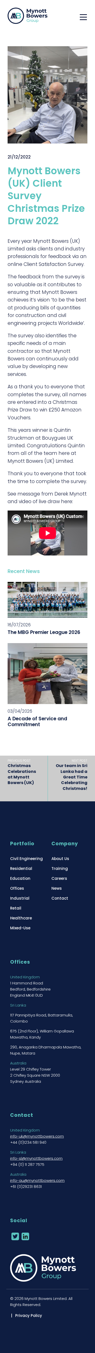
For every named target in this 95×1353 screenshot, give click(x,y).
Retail (15, 908)
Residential (21, 868)
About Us (60, 858)
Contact (59, 898)
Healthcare (21, 918)
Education (20, 878)
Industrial (19, 898)
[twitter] (15, 1236)
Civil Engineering (26, 858)
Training (59, 868)
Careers (59, 878)
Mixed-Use (20, 928)
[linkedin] (25, 1236)
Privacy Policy (28, 1315)
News (56, 888)
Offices (17, 888)
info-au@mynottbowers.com (37, 1180)
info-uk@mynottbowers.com (37, 1136)
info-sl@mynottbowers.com (36, 1158)
